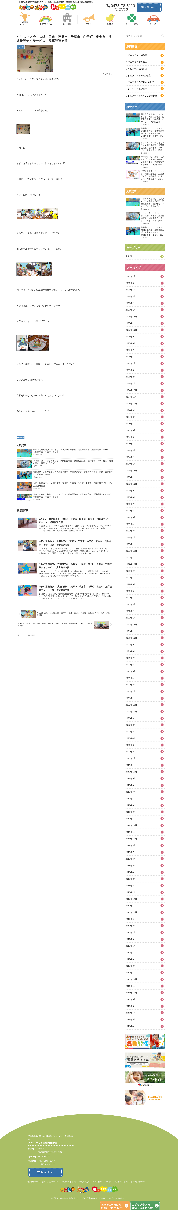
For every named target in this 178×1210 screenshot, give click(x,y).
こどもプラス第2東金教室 (138, 75)
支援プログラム (52, 1182)
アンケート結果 (97, 1182)
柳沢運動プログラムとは (36, 1182)
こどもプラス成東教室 (136, 69)
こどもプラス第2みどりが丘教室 (141, 95)
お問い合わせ (151, 7)
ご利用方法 (65, 1182)
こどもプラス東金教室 (136, 62)
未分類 (21, 437)
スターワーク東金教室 (136, 89)
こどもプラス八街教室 (136, 55)
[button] (162, 35)
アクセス (108, 1182)
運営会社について (139, 1182)
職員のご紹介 (84, 1182)
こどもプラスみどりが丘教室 (139, 82)
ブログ (74, 1182)
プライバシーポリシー (122, 1182)
